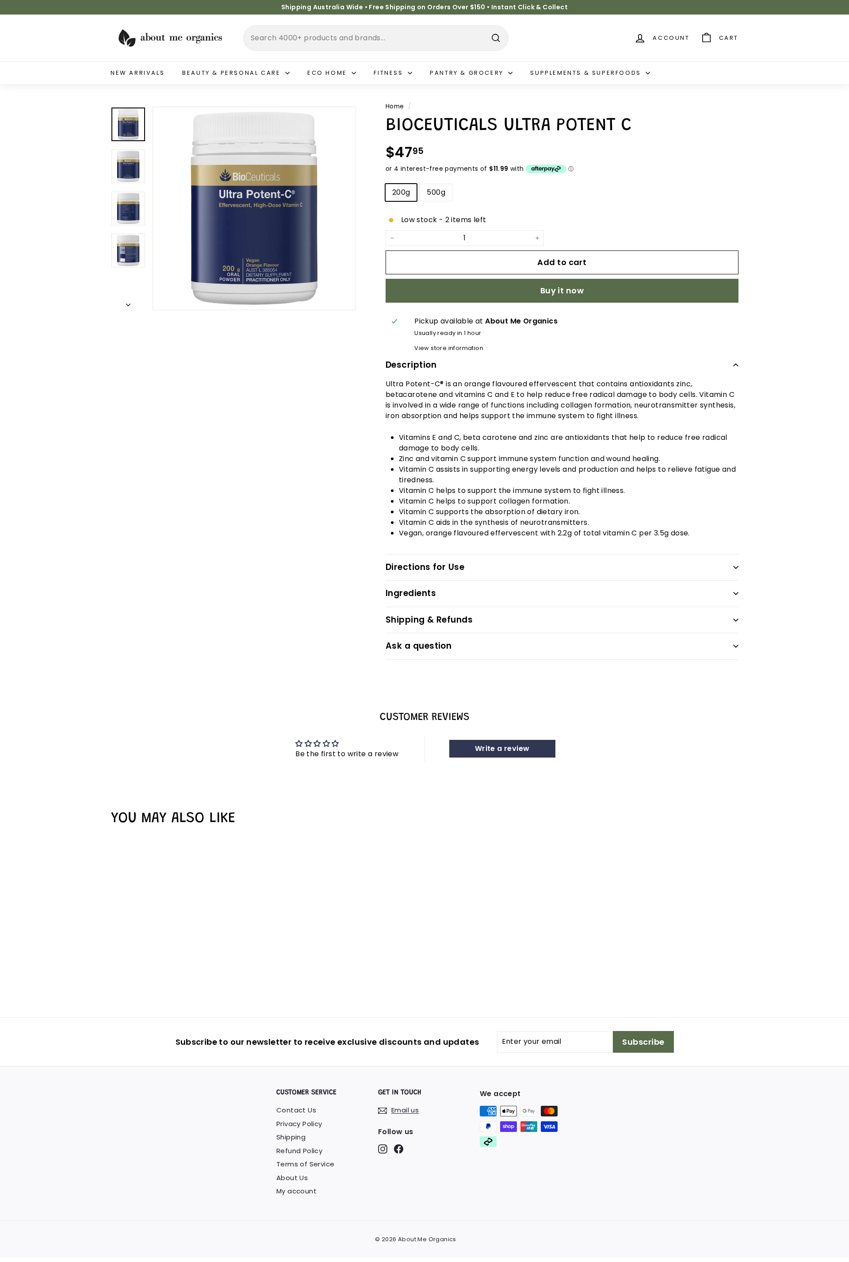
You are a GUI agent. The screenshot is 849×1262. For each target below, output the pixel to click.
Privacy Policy (299, 1123)
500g (436, 192)
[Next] (128, 302)
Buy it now (562, 290)
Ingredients (411, 593)
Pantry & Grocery (468, 73)
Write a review (502, 748)
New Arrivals (137, 73)
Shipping (291, 1137)
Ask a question (419, 646)
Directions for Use (425, 567)
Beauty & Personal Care (232, 73)
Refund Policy (299, 1150)
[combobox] (376, 38)
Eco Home (328, 73)
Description (411, 365)
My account (296, 1191)
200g (401, 192)
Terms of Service (305, 1164)
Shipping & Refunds (429, 620)
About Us (292, 1177)
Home (395, 106)
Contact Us (296, 1110)
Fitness (389, 73)
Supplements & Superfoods (586, 73)
